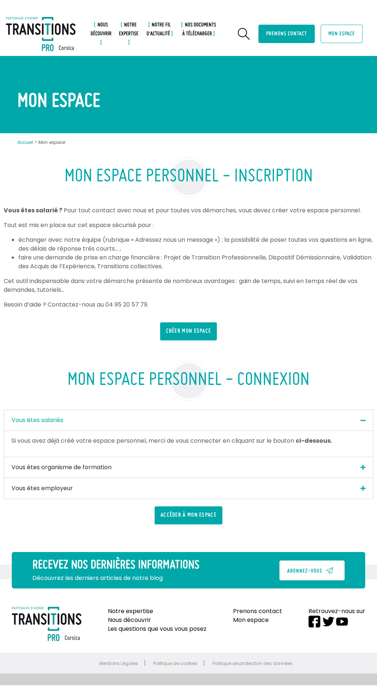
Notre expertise (128, 29)
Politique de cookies (175, 663)
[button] (188, 331)
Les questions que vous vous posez (157, 629)
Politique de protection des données (252, 663)
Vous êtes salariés (37, 420)
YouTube (342, 621)
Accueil (25, 142)
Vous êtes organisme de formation (61, 467)
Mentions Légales (118, 663)
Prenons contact (286, 33)
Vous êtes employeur (42, 488)
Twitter (328, 621)
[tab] (188, 420)
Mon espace (341, 33)
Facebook (314, 621)
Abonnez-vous (304, 571)
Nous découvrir (101, 29)
